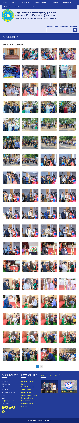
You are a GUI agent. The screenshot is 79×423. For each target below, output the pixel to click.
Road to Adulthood (27, 387)
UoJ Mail (50, 26)
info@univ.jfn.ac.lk (8, 401)
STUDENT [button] (55, 2)
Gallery (10, 37)
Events (18, 7)
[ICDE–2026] (49, 386)
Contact (31, 7)
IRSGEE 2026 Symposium (69, 391)
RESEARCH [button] (6, 7)
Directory (73, 26)
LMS (56, 26)
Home (5, 2)
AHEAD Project (26, 390)
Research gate (26, 392)
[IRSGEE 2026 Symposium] (69, 386)
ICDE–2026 (49, 391)
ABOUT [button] (14, 2)
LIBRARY (66, 2)
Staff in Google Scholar (29, 395)
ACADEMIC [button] (25, 2)
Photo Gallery (49, 375)
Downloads (64, 26)
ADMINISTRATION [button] (40, 2)
